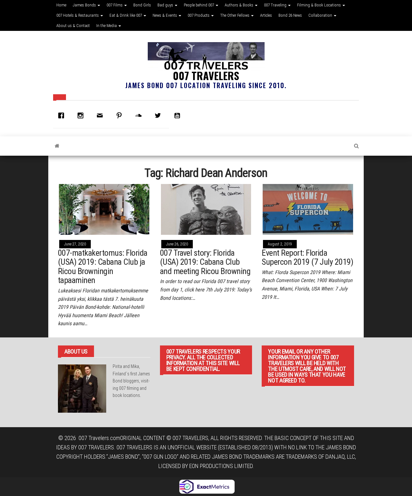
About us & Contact (73, 25)
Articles (266, 15)
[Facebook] (62, 115)
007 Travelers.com (99, 438)
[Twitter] (159, 115)
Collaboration (320, 15)
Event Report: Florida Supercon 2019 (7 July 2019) (307, 257)
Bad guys (165, 5)
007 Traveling (275, 5)
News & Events (165, 15)
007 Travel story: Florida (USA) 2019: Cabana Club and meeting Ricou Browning (205, 262)
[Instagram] (82, 115)
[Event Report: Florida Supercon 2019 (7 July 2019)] (308, 209)
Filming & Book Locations (319, 5)
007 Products (199, 15)
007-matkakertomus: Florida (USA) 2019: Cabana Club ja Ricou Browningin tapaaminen (102, 266)
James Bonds (85, 5)
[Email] (101, 115)
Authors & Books (239, 5)
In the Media (107, 25)
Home (61, 5)
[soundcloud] (140, 115)
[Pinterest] (120, 115)
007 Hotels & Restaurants (78, 15)
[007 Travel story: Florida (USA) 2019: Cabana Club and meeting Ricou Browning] (206, 209)
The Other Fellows (235, 15)
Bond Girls (142, 5)
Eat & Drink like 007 (126, 15)
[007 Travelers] (57, 146)
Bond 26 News (290, 15)
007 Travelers (206, 75)
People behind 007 (199, 5)
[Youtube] (178, 115)
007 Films (115, 5)
